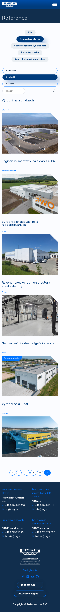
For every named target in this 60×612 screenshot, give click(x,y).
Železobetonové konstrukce (30, 59)
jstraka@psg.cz (13, 536)
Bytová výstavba (30, 52)
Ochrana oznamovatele (30, 564)
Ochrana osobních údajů (30, 561)
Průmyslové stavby (30, 39)
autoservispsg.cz (28, 593)
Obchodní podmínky (30, 559)
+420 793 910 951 (14, 532)
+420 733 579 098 (45, 532)
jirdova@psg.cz (43, 536)
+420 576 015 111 (44, 505)
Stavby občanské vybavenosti (30, 46)
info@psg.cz (42, 509)
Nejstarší (10, 77)
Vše (30, 32)
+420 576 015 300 (15, 505)
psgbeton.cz (28, 584)
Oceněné (10, 84)
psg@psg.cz (11, 509)
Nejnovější (11, 71)
